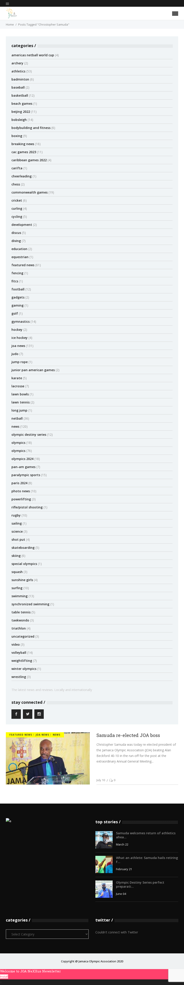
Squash (17, 572)
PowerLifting (21, 499)
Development (21, 224)
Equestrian (19, 257)
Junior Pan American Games (33, 370)
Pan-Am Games (23, 467)
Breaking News (22, 144)
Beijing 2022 (20, 111)
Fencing (17, 273)
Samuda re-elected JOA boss (128, 735)
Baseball (18, 87)
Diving (16, 241)
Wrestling (18, 677)
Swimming (19, 596)
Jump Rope (19, 362)
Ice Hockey (19, 338)
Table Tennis (21, 612)
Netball (17, 418)
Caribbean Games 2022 (29, 160)
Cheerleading (21, 176)
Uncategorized (22, 636)
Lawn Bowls (20, 394)
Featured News (22, 265)
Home (10, 24)
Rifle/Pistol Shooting (27, 507)
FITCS (14, 281)
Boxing (16, 136)
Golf (14, 313)
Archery (17, 63)
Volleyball (18, 652)
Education (19, 249)
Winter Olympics (23, 669)
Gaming (17, 305)
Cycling (16, 216)
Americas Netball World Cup (32, 55)
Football (17, 289)
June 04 (121, 894)
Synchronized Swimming (30, 604)
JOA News (18, 346)
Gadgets (17, 297)
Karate (16, 378)
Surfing (16, 588)
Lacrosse (17, 386)
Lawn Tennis (20, 402)
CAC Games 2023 (23, 152)
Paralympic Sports (25, 475)
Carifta (16, 168)
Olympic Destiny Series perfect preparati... (140, 884)
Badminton (20, 79)
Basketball (19, 95)
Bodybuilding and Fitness (30, 128)
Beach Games (21, 103)
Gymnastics (20, 321)
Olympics (18, 442)
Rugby (16, 515)
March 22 (122, 844)
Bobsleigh (19, 120)
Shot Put (18, 539)
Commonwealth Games (29, 192)
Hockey (16, 329)
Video (15, 644)
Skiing (16, 556)
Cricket (16, 200)
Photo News (20, 491)
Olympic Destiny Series (28, 434)
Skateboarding (23, 547)
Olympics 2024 (22, 459)
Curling (16, 208)
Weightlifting (21, 660)
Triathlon (18, 628)
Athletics (18, 71)
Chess (15, 184)
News (15, 426)
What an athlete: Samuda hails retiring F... (147, 860)
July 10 (100, 780)
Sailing (16, 523)
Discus (16, 233)
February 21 (124, 869)
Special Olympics (24, 564)
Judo (14, 354)
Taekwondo (20, 620)
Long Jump (19, 410)
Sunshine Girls (22, 580)
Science (17, 531)
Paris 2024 (19, 483)
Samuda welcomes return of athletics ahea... (145, 835)
